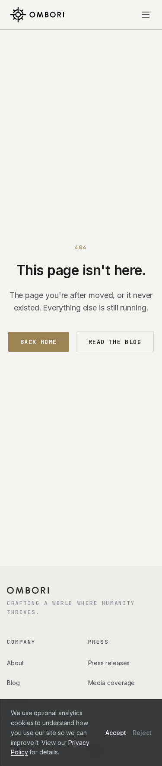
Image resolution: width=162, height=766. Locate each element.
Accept (115, 732)
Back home (38, 342)
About (15, 663)
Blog (13, 682)
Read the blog (115, 342)
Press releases (109, 663)
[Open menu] (145, 14)
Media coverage (111, 682)
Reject (142, 732)
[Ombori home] (37, 14)
